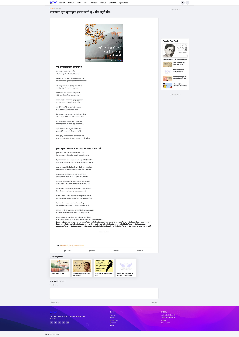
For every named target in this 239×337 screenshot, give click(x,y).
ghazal (71, 245)
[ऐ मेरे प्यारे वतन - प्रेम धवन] (60, 266)
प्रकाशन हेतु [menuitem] (71, 3)
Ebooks (163, 320)
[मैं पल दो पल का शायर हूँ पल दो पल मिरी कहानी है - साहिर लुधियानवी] (126, 266)
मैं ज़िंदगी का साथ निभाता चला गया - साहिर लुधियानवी (81, 274)
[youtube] (59, 322)
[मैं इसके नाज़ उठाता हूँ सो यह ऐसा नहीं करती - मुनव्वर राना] (167, 78)
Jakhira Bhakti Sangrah (168, 315)
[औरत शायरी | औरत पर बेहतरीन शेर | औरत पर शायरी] (167, 85)
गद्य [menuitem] (85, 3)
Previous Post (55, 302)
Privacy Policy (114, 320)
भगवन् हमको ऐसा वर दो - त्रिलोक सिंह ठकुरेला (179, 70)
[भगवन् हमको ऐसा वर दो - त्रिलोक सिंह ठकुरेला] (167, 71)
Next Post (154, 302)
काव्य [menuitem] (78, 3)
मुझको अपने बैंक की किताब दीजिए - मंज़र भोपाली (179, 63)
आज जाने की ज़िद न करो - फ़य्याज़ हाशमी (103, 274)
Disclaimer (113, 323)
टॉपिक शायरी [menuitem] (113, 3)
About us (113, 315)
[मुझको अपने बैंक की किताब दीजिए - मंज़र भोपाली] (167, 64)
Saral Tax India (165, 323)
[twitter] (55, 322)
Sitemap (112, 317)
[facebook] (51, 322)
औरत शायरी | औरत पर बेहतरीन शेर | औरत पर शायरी (180, 84)
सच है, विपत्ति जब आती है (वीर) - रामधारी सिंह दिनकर (175, 59)
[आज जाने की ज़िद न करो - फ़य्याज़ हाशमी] (104, 266)
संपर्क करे (112, 325)
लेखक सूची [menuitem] (62, 3)
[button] (183, 3)
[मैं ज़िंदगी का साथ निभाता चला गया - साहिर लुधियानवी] (82, 266)
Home (51, 8)
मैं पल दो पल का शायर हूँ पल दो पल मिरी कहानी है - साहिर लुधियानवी (125, 274)
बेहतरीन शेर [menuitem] (103, 3)
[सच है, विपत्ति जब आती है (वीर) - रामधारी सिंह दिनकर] (175, 50)
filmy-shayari (57, 8)
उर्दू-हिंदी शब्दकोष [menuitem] (123, 3)
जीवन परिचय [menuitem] (94, 3)
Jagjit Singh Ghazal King (168, 317)
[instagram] (63, 322)
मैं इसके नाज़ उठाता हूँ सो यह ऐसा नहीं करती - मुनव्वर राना (179, 77)
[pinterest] (67, 322)
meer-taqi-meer (79, 245)
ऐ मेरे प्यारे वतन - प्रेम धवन (57, 273)
